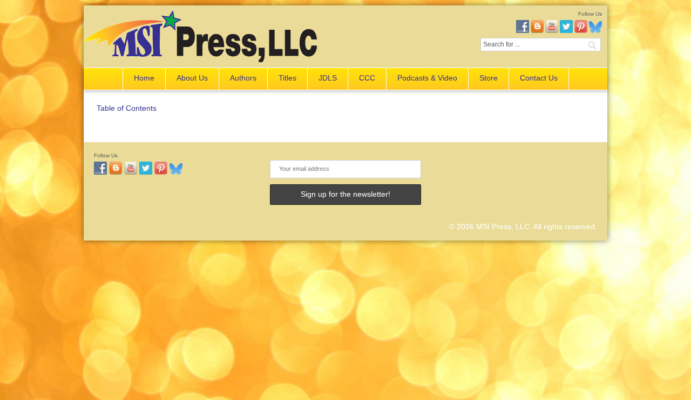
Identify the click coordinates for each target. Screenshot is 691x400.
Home (144, 78)
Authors (243, 78)
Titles (287, 78)
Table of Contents (127, 108)
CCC (367, 78)
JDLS (328, 78)
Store (488, 78)
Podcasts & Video (427, 78)
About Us (192, 78)
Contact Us (539, 78)
